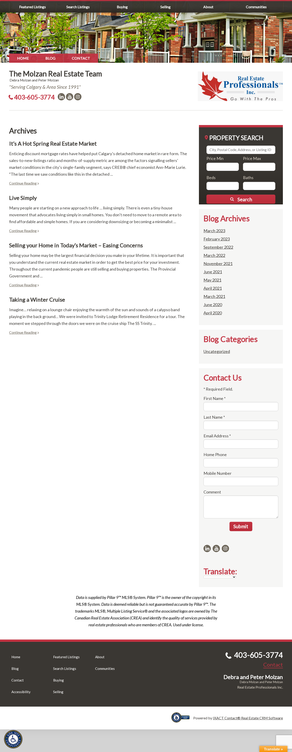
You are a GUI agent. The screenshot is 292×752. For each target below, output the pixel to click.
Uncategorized (216, 351)
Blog (50, 58)
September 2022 (218, 247)
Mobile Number (217, 473)
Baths (248, 177)
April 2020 (212, 312)
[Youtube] (69, 96)
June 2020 (212, 304)
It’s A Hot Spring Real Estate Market (53, 143)
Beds (211, 177)
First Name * (214, 398)
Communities (256, 7)
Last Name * (214, 417)
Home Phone (215, 454)
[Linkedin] (61, 96)
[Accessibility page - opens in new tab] (182, 720)
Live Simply (23, 197)
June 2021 (212, 271)
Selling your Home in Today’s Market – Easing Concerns (76, 245)
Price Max (252, 158)
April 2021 (212, 288)
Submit (240, 526)
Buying (122, 7)
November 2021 (217, 263)
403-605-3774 (34, 97)
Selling (165, 7)
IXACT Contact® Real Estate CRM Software (248, 718)
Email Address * (217, 435)
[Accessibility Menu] (13, 739)
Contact (81, 58)
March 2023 (214, 230)
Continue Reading (23, 183)
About (208, 7)
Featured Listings (32, 7)
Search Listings (78, 7)
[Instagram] (77, 96)
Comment (212, 491)
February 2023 (216, 238)
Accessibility (21, 692)
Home (23, 58)
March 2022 (214, 255)
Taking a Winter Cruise (37, 299)
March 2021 (214, 296)
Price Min (215, 158)
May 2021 (212, 279)
